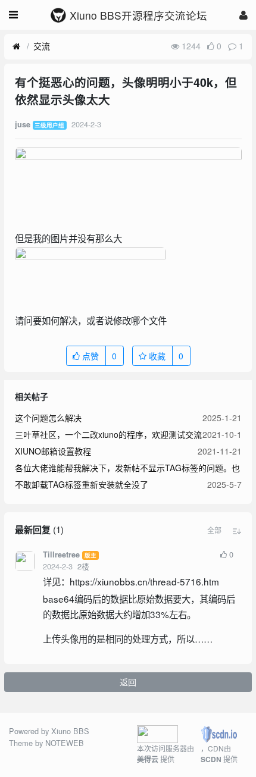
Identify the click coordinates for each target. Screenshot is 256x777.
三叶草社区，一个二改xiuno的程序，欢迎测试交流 (108, 434)
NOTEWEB (64, 742)
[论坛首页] (16, 46)
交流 (41, 46)
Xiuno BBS (70, 731)
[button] (214, 530)
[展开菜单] (13, 15)
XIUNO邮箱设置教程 (53, 451)
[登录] (243, 14)
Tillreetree (61, 554)
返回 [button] (128, 682)
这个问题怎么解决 (48, 418)
